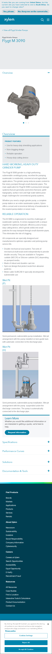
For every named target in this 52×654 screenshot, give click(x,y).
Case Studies (11, 591)
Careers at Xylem (12, 557)
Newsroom (10, 527)
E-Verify (9, 572)
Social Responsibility (14, 539)
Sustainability (11, 531)
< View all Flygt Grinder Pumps (15, 30)
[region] (26, 637)
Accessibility (11, 565)
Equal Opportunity (13, 568)
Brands (9, 498)
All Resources (11, 587)
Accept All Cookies (26, 649)
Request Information (17, 432)
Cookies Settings (26, 635)
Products (9, 509)
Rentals (9, 516)
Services (9, 513)
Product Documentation (15, 602)
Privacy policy (10, 631)
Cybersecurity (11, 546)
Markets (9, 501)
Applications (11, 505)
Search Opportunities (14, 561)
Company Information (15, 542)
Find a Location (12, 594)
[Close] (48, 624)
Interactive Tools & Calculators (18, 598)
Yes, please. (8, 11)
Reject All (26, 642)
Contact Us (10, 606)
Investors (9, 535)
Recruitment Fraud (13, 576)
